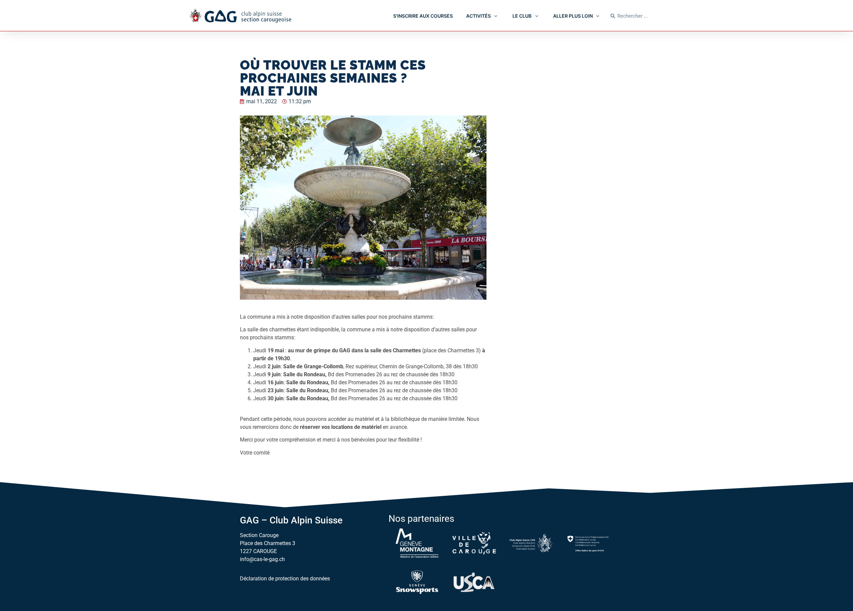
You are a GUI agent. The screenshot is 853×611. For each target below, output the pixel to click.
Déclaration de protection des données (285, 578)
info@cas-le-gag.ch (262, 559)
